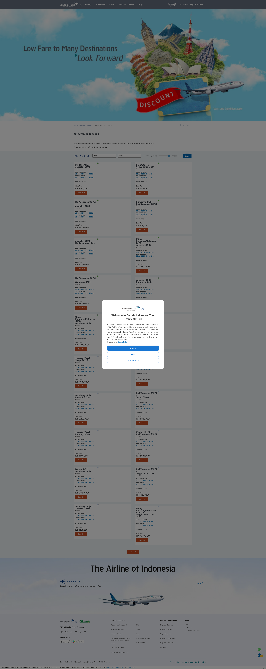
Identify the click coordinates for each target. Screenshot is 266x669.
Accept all (133, 348)
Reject (133, 354)
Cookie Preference (133, 360)
